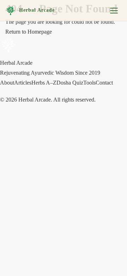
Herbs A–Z (43, 83)
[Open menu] (114, 10)
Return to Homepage (28, 32)
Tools (89, 83)
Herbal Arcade (37, 10)
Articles (22, 83)
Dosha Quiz (69, 83)
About (7, 83)
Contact (104, 83)
